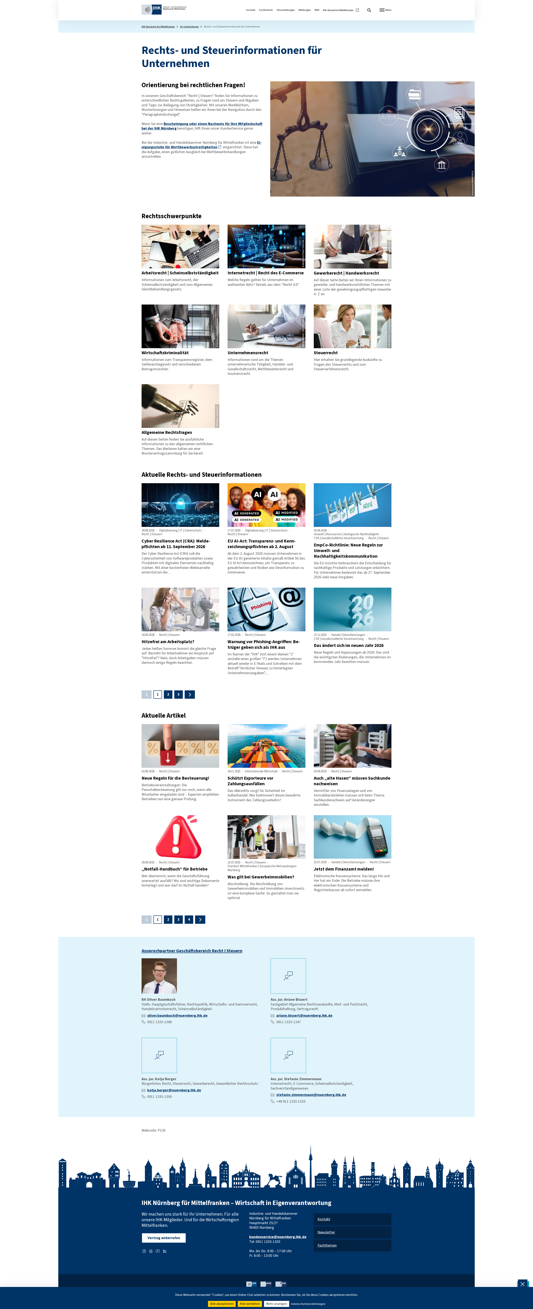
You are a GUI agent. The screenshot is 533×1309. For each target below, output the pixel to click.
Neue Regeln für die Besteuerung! (175, 778)
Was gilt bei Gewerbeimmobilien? (261, 877)
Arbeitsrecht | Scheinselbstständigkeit (180, 273)
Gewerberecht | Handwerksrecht (346, 273)
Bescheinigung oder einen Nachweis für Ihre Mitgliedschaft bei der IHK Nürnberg (202, 126)
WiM (317, 10)
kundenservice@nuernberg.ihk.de (277, 1237)
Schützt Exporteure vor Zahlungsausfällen (250, 781)
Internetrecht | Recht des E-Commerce (266, 273)
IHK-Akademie (338, 10)
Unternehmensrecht (248, 353)
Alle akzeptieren (222, 1304)
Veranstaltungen (286, 10)
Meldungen (305, 10)
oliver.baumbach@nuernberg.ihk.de (177, 1015)
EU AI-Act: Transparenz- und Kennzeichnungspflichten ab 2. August (262, 544)
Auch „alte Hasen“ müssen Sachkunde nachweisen (352, 781)
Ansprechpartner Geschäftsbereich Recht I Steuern (192, 951)
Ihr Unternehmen (189, 26)
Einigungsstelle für (202, 145)
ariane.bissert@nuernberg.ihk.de (304, 1015)
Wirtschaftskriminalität (165, 353)
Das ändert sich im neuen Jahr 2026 (349, 645)
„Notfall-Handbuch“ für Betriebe (175, 869)
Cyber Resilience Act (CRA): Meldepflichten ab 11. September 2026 (176, 544)
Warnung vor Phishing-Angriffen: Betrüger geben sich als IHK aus (264, 645)
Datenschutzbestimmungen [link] (308, 1304)
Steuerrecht (326, 353)
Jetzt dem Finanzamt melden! (344, 869)
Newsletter (326, 1232)
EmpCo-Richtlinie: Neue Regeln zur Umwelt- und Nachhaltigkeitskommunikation (348, 551)
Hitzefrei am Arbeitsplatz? (168, 642)
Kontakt (250, 10)
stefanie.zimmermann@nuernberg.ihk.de (311, 1094)
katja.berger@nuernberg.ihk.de (174, 1090)
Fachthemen (266, 10)
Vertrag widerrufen (164, 1238)
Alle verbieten (250, 1304)
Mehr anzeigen (276, 1304)
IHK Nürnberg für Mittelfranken (158, 26)
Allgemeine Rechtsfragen (167, 432)
